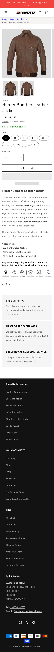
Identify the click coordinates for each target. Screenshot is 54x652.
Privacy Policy (12, 531)
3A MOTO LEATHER (22, 646)
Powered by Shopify (37, 646)
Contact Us (11, 485)
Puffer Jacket (12, 439)
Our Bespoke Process (16, 492)
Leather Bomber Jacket (17, 392)
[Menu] (6, 12)
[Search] (40, 12)
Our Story (10, 458)
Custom (32, 144)
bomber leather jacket (27, 205)
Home (4, 19)
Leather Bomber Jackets (20, 19)
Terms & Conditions (15, 538)
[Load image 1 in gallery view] (10, 88)
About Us (10, 517)
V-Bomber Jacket (14, 412)
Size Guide (11, 478)
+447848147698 (17, 607)
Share (8, 284)
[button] (27, 176)
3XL (7, 144)
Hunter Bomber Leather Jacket (15, 22)
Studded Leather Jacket (17, 419)
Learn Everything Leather (18, 499)
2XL (44, 138)
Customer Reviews (15, 565)
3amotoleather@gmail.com (28, 611)
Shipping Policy (13, 545)
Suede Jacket (12, 426)
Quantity (6, 151)
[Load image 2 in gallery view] (27, 88)
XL (33, 138)
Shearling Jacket (14, 398)
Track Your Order (14, 551)
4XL (18, 144)
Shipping (5, 121)
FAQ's (8, 471)
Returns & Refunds (15, 558)
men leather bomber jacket (32, 221)
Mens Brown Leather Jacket (17, 251)
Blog (8, 465)
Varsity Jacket (12, 432)
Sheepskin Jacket (14, 405)
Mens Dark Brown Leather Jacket (19, 255)
